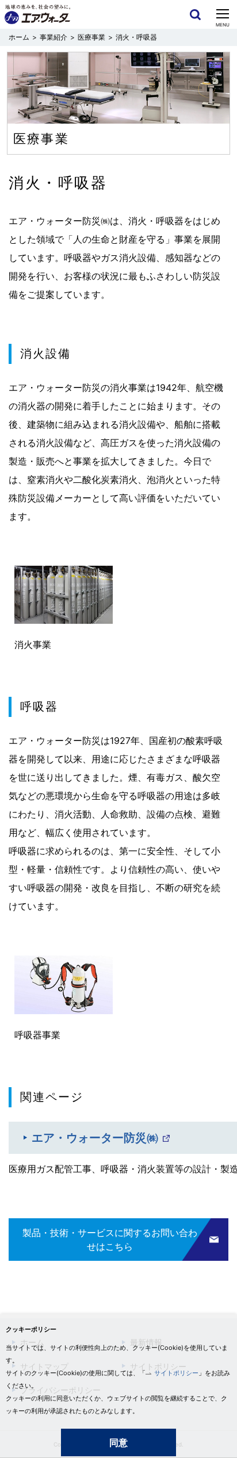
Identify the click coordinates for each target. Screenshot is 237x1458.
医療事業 (91, 37)
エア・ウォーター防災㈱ (95, 1138)
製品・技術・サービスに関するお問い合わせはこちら (109, 1239)
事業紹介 (53, 37)
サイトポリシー (176, 1373)
